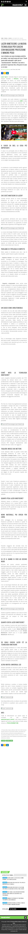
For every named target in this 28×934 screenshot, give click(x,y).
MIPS (21, 101)
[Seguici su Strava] (8, 1)
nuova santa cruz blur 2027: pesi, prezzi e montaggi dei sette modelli (14, 883)
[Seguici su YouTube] (6, 1)
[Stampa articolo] (7, 73)
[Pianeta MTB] (7, 917)
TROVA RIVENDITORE (12, 723)
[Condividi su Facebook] (2, 73)
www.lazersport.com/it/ (7, 719)
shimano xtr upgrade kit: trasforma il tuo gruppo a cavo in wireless (13, 899)
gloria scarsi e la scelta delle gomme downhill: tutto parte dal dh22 (13, 878)
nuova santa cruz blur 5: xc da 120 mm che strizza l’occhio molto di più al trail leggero (13, 888)
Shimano (16, 78)
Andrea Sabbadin (6, 69)
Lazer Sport (4, 77)
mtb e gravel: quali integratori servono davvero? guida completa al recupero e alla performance (13, 893)
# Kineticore (9, 740)
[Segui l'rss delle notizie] (4, 73)
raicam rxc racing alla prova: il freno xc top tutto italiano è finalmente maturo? (14, 903)
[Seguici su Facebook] (10, 1)
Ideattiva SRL (15, 931)
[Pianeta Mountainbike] (2, 4)
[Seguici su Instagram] (4, 1)
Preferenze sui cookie (13, 929)
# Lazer (3, 740)
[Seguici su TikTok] (2, 1)
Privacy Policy (4, 929)
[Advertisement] (14, 22)
